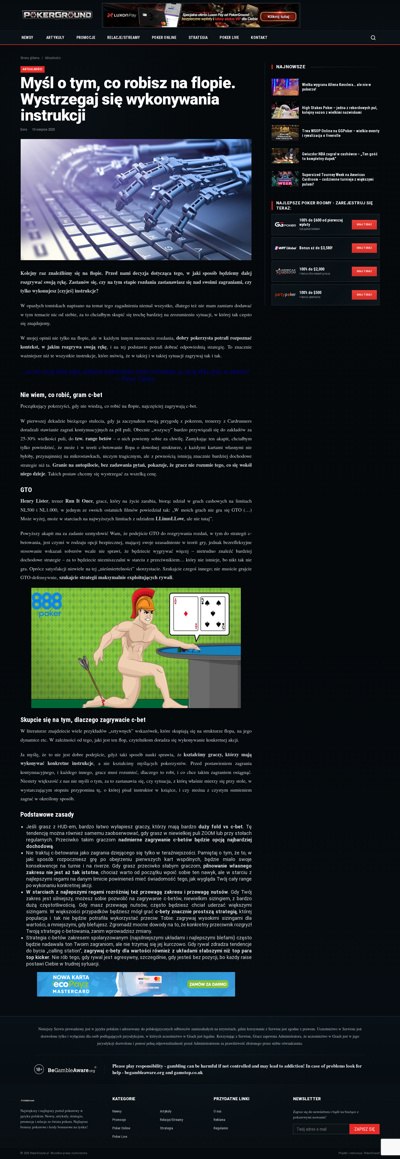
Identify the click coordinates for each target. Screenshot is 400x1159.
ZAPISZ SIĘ (364, 1129)
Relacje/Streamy (123, 37)
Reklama (219, 1120)
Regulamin (221, 1128)
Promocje (86, 37)
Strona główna (29, 58)
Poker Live (229, 37)
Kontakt (259, 37)
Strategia (198, 37)
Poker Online (164, 37)
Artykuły (55, 37)
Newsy (27, 37)
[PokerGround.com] (57, 15)
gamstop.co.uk (188, 1072)
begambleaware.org (144, 1072)
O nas (217, 1111)
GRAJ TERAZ (364, 224)
